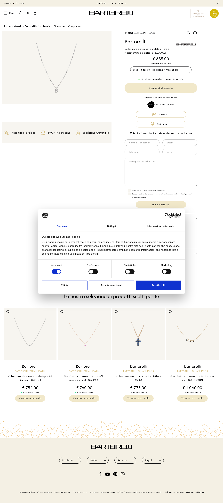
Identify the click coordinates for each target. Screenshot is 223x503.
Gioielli (17, 26)
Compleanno (75, 26)
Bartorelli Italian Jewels (37, 26)
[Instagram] (123, 473)
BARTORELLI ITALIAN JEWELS (111, 3)
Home (7, 26)
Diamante (59, 26)
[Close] (217, 3)
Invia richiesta (160, 204)
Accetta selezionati (111, 285)
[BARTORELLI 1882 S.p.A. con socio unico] (111, 13)
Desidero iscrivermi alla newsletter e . (162, 194)
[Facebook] (100, 473)
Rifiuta (64, 285)
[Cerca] (21, 13)
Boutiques (20, 3)
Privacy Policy (133, 492)
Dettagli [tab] (111, 226)
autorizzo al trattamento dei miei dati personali (175, 194)
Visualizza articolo (30, 398)
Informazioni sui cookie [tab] (160, 226)
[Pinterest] (115, 473)
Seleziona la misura (161, 63)
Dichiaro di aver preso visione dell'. (148, 190)
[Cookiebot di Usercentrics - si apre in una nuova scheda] (167, 215)
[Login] (28, 13)
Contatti (7, 3)
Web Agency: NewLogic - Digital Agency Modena (184, 492)
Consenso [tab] (62, 226)
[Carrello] (35, 13)
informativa (160, 190)
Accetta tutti (158, 285)
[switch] (93, 271)
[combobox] (160, 70)
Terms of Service (147, 492)
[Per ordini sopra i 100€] (108, 133)
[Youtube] (107, 473)
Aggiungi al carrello (161, 88)
